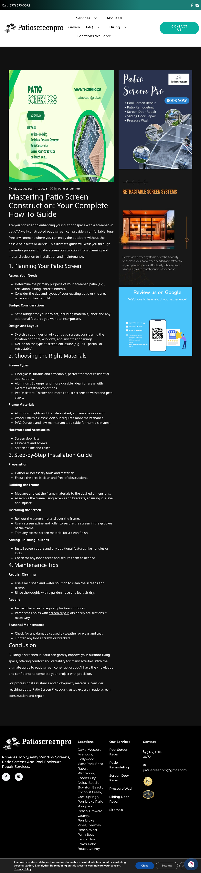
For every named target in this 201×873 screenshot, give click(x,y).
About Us (114, 18)
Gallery (74, 27)
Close (144, 865)
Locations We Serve (94, 36)
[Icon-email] (197, 5)
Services (83, 18)
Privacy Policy (22, 869)
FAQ (89, 27)
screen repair (59, 613)
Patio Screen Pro (69, 188)
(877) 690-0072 (19, 5)
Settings (167, 865)
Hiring (114, 27)
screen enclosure (60, 344)
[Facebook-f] (192, 5)
